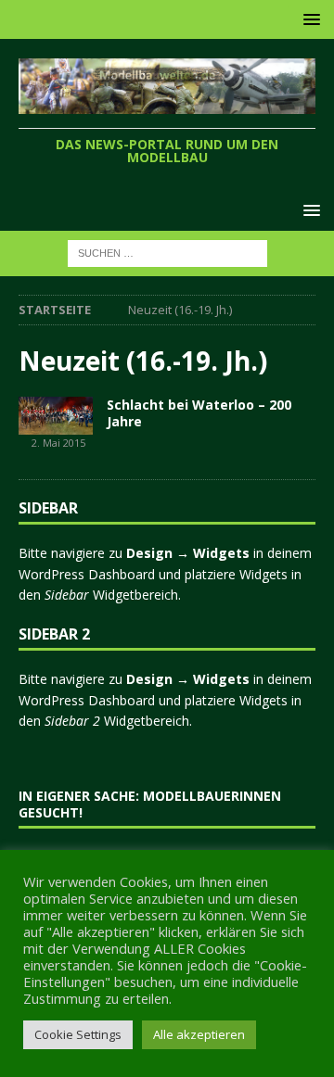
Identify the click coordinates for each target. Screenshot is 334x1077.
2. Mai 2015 (58, 443)
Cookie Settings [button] (78, 1034)
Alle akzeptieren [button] (199, 1034)
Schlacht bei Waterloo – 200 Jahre (199, 413)
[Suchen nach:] (167, 252)
